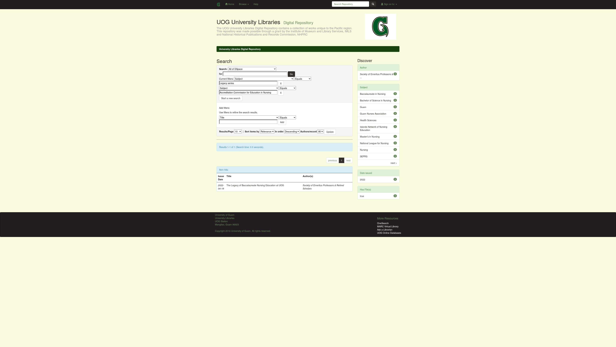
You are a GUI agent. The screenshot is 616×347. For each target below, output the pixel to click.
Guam (363, 107)
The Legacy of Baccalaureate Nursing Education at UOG (255, 185)
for (220, 73)
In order (279, 131)
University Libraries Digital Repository (240, 49)
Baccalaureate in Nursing (372, 93)
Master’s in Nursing (370, 136)
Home (230, 4)
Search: (223, 69)
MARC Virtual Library (387, 226)
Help (256, 4)
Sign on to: (389, 4)
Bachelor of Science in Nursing (375, 100)
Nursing (364, 149)
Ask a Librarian (384, 229)
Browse (243, 4)
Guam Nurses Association (373, 113)
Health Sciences (368, 120)
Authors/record (308, 131)
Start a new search (230, 98)
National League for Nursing (374, 143)
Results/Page (226, 131)
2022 (362, 179)
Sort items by (252, 131)
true (362, 196)
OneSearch (383, 223)
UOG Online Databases (389, 232)
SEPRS (363, 156)
